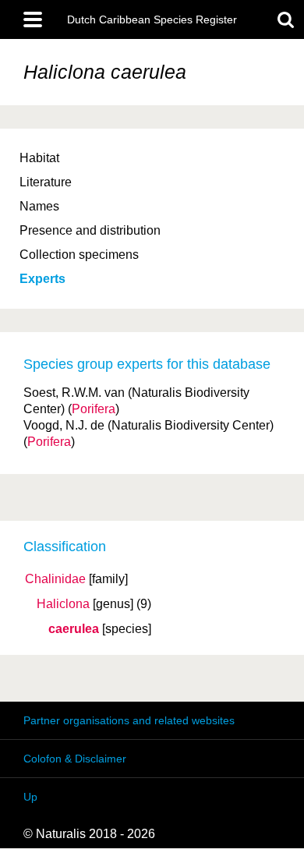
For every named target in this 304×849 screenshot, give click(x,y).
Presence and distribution (90, 230)
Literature (45, 182)
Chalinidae (55, 579)
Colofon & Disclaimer (74, 758)
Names (39, 206)
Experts (42, 278)
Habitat (39, 157)
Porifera (93, 409)
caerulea (73, 629)
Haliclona (63, 604)
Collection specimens (79, 254)
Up (30, 797)
